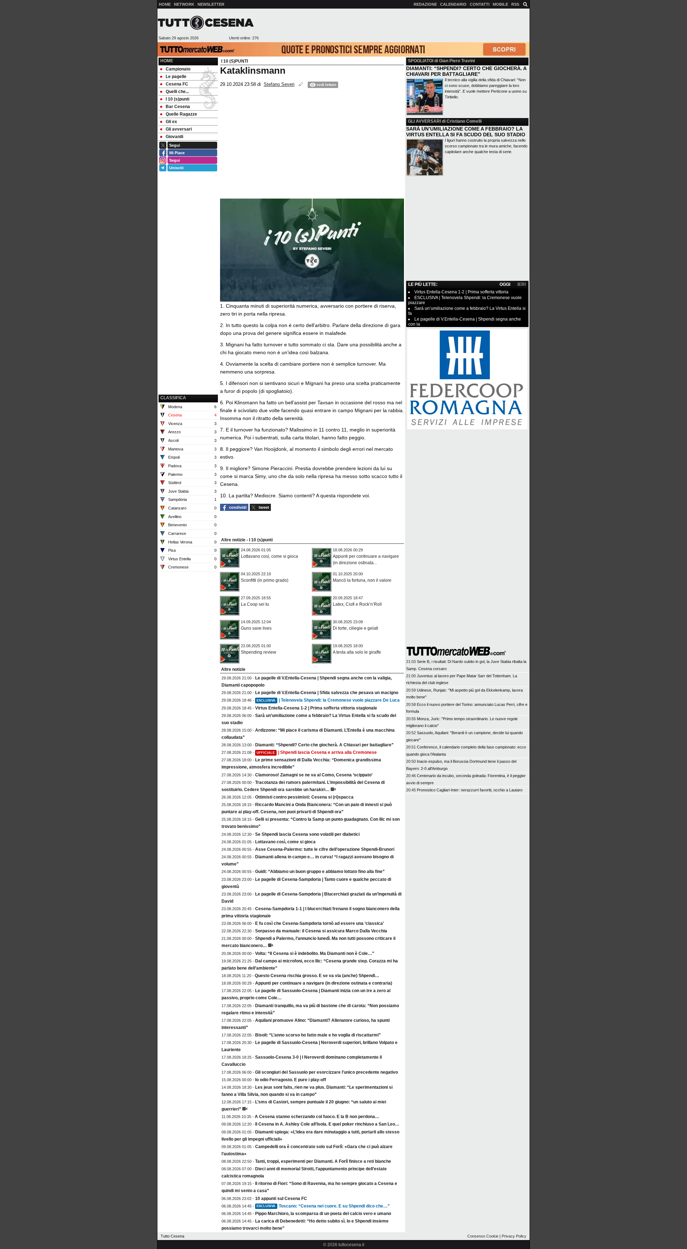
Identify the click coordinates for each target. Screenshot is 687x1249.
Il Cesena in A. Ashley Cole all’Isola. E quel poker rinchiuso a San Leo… (327, 1124)
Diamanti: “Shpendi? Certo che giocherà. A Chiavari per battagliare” (324, 744)
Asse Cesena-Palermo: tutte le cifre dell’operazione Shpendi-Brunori (324, 849)
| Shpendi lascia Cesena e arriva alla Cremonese (317, 752)
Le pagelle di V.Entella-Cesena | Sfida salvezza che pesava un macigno (326, 692)
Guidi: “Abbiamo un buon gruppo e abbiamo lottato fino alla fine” (320, 871)
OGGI (505, 284)
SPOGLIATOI (420, 60)
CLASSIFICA (173, 397)
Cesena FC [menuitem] (177, 84)
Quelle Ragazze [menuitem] (181, 114)
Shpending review (258, 652)
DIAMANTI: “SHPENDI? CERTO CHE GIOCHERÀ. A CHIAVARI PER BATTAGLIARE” (466, 71)
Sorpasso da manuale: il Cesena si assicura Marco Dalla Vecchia (321, 930)
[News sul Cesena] (205, 22)
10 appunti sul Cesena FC (281, 1198)
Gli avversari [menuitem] (179, 129)
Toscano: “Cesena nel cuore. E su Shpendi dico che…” (323, 1206)
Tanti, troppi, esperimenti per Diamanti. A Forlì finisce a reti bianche (323, 1161)
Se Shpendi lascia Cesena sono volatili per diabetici (307, 834)
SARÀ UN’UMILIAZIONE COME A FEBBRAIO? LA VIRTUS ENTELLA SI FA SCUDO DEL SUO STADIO (465, 131)
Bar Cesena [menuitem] (178, 106)
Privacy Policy (514, 1236)
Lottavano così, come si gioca (269, 556)
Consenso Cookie (482, 1236)
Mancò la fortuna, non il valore (362, 580)
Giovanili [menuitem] (174, 136)
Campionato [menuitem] (178, 69)
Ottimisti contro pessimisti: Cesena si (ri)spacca (304, 797)
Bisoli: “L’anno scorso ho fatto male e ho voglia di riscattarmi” (318, 1035)
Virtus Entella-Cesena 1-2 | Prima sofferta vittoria (461, 291)
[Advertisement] (394, 25)
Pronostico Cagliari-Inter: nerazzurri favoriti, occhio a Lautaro (469, 790)
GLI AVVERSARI (424, 121)
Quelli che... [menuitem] (177, 91)
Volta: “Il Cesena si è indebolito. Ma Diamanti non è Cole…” (314, 953)
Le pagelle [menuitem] (176, 76)
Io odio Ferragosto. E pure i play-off (290, 1079)
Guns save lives (256, 628)
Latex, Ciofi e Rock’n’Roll (357, 604)
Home (166, 60)
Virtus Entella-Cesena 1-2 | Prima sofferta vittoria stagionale (316, 708)
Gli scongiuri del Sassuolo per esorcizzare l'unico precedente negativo (326, 1072)
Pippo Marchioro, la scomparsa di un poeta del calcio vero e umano (323, 1213)
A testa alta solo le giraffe (357, 652)
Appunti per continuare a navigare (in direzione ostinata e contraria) (323, 983)
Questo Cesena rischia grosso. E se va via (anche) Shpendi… (317, 975)
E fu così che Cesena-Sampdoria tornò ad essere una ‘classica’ (319, 923)
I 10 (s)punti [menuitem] (177, 99)
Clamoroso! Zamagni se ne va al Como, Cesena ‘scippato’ (313, 774)
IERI (521, 284)
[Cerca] (525, 4)
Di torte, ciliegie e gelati (355, 628)
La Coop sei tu (255, 604)
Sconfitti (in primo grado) (264, 580)
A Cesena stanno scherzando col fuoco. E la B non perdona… (317, 1116)
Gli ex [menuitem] (171, 121)
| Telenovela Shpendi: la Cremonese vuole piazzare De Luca (328, 700)
